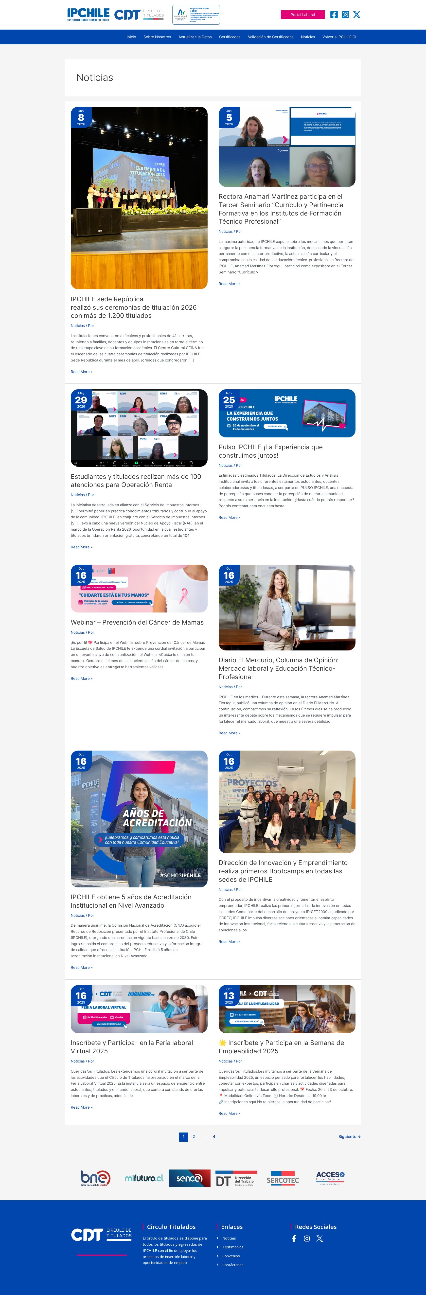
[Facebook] (334, 14)
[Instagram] (345, 14)
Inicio (131, 37)
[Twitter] (357, 14)
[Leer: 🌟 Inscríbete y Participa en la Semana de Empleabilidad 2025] (287, 1009)
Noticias (308, 37)
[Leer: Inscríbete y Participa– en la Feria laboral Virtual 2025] (139, 1009)
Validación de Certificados (271, 37)
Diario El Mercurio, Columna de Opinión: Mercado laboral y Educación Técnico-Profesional (279, 668)
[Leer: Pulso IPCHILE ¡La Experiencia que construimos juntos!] (287, 413)
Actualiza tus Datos (195, 37)
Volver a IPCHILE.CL (339, 37)
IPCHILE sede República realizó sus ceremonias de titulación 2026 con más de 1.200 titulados (134, 307)
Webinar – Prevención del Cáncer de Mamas (137, 622)
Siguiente (349, 1136)
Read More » (82, 371)
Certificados (230, 37)
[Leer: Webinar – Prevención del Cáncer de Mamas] (139, 588)
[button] (303, 14)
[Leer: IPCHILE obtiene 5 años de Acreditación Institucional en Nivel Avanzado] (139, 818)
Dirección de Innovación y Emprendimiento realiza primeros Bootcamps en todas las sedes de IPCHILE (283, 871)
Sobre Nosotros (157, 37)
